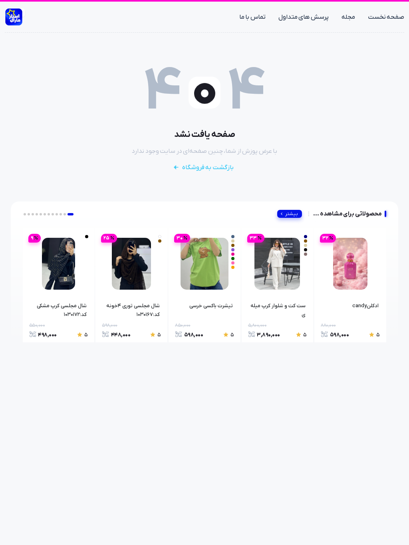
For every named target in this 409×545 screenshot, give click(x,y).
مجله (348, 17)
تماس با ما (252, 17)
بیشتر (291, 214)
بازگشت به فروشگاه (208, 168)
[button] (70, 214)
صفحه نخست (386, 17)
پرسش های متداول (303, 17)
